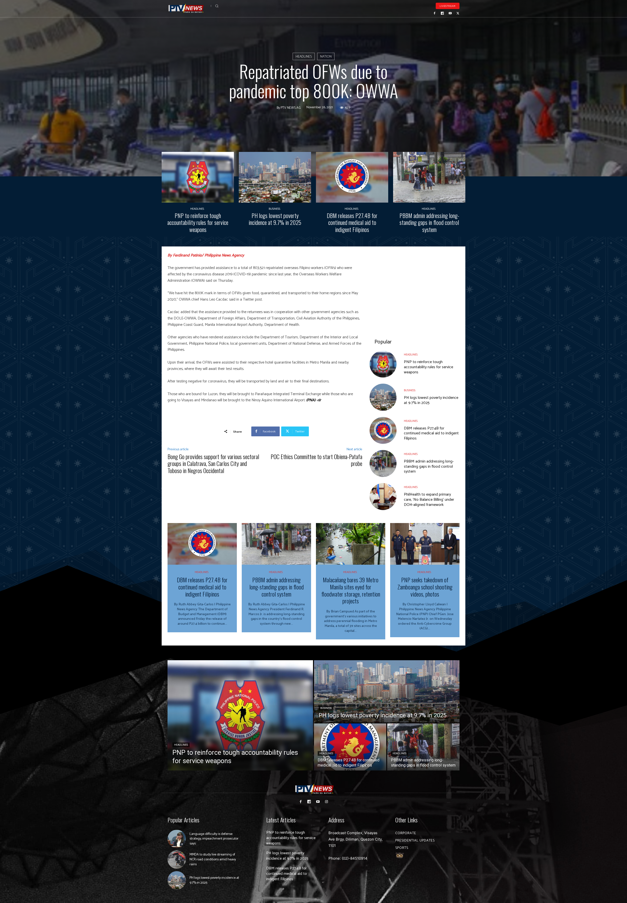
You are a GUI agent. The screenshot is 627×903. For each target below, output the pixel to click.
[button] (216, 5)
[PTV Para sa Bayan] (186, 8)
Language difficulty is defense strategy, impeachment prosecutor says (214, 838)
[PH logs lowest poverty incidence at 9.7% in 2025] (275, 177)
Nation (326, 57)
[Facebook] (434, 13)
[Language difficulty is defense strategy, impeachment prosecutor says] (177, 839)
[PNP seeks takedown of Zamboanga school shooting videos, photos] (424, 544)
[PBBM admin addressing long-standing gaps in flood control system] (429, 177)
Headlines (304, 57)
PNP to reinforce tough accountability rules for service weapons (197, 222)
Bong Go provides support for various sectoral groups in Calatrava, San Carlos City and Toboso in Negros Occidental (213, 463)
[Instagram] (326, 802)
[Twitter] (457, 13)
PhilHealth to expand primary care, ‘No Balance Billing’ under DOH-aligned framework (429, 499)
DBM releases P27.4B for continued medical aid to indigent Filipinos (352, 222)
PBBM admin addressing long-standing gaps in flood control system (429, 222)
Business (274, 208)
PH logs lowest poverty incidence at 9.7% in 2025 (275, 219)
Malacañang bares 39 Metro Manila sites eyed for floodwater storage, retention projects (350, 590)
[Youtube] (450, 13)
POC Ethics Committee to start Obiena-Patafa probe (316, 460)
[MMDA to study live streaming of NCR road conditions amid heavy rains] (177, 859)
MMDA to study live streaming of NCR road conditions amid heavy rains (213, 859)
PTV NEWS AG (291, 108)
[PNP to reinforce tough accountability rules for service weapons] (198, 177)
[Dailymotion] (442, 13)
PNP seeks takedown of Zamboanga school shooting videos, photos (425, 586)
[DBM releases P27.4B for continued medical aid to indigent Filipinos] (352, 177)
